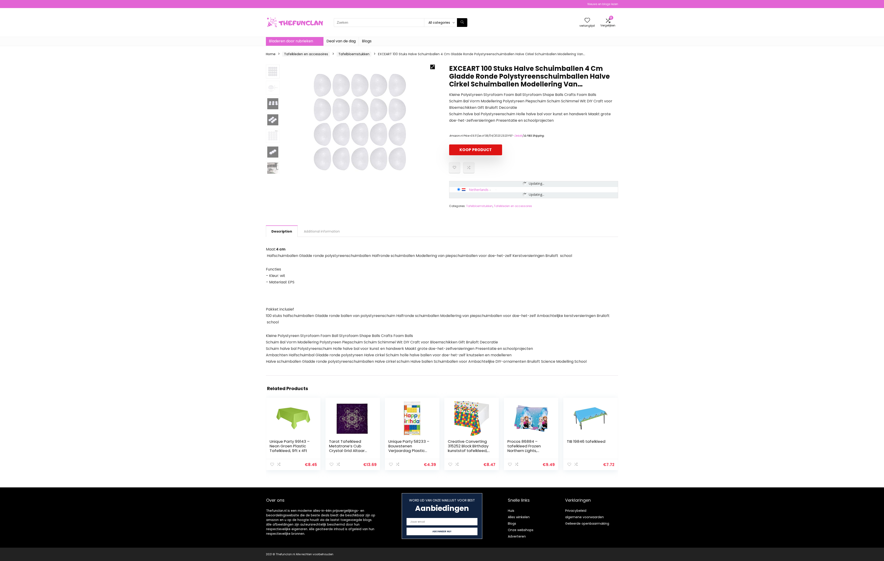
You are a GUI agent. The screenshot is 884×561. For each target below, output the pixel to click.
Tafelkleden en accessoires (306, 54)
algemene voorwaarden (584, 517)
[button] (432, 67)
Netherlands (479, 189)
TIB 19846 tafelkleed (586, 441)
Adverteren (517, 536)
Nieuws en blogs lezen (602, 4)
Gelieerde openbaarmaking (587, 523)
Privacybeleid (575, 510)
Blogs (367, 41)
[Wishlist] (587, 20)
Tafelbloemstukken (353, 54)
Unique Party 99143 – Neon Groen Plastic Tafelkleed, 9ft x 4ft (290, 446)
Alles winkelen (519, 517)
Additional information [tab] (322, 231)
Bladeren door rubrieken (291, 41)
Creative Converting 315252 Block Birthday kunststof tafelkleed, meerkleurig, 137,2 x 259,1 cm (468, 451)
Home (271, 54)
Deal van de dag (341, 41)
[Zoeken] (462, 22)
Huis (511, 510)
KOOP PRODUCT (475, 149)
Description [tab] (281, 231)
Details (518, 136)
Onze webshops (520, 530)
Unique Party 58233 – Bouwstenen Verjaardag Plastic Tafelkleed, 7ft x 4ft (408, 448)
